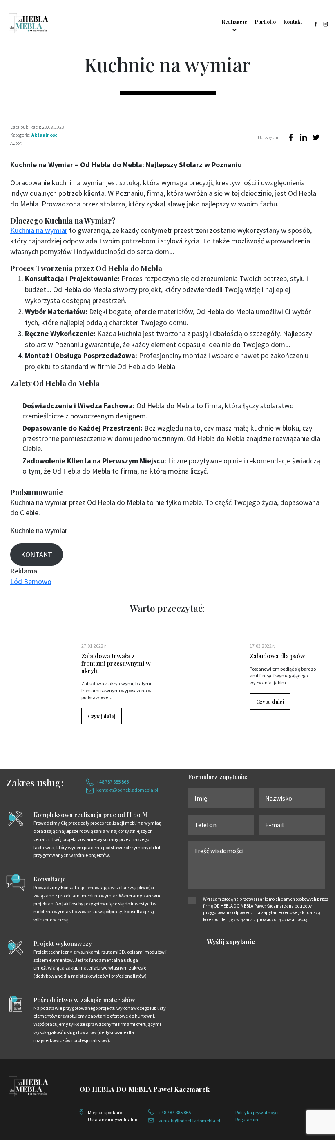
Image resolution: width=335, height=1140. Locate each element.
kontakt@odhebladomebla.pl (127, 790)
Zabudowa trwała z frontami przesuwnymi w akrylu (116, 663)
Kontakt (293, 21)
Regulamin (246, 1119)
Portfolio (265, 21)
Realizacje (234, 21)
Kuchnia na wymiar (38, 230)
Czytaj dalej (102, 716)
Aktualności (45, 135)
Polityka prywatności (257, 1112)
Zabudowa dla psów (277, 656)
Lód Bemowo (30, 581)
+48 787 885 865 (112, 782)
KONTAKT (36, 554)
